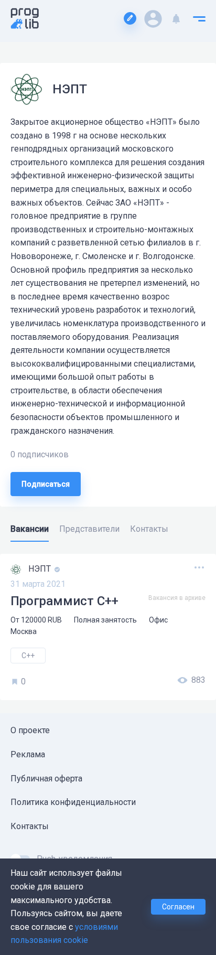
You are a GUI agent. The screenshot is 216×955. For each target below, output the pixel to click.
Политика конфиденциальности (73, 802)
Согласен (178, 907)
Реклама (27, 754)
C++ (28, 655)
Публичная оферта (46, 779)
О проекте (30, 730)
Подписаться (45, 484)
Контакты (29, 826)
